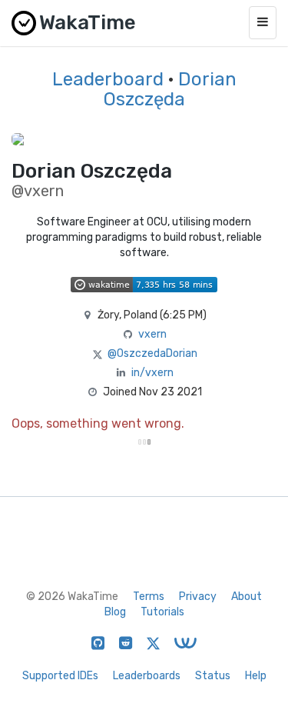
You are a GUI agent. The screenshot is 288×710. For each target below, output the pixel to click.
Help (255, 675)
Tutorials (162, 611)
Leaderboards (146, 675)
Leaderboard (108, 79)
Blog (115, 611)
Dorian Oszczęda (170, 89)
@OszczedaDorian (152, 353)
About (246, 596)
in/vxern (152, 372)
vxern (152, 334)
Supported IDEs (60, 675)
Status (212, 675)
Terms (148, 596)
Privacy (198, 596)
